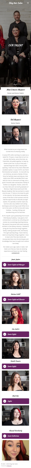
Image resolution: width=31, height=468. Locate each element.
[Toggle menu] (28, 3)
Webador (9, 465)
